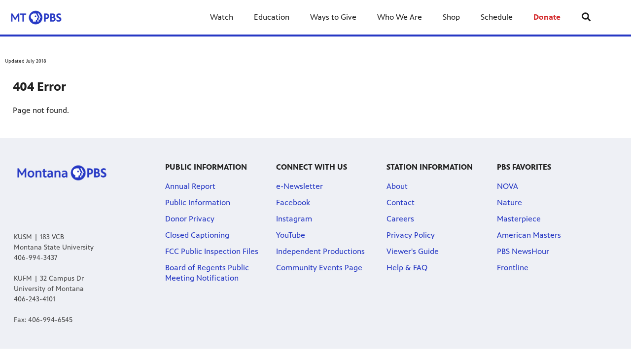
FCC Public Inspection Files (211, 251)
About (397, 186)
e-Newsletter (299, 186)
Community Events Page (319, 267)
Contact (400, 202)
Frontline (512, 267)
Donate (547, 17)
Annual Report (190, 186)
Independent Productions (320, 251)
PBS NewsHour (523, 251)
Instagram (294, 218)
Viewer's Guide (412, 251)
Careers (400, 218)
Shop (451, 17)
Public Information (197, 202)
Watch (221, 17)
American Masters (529, 235)
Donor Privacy (189, 218)
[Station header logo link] (43, 17)
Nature (509, 202)
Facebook (293, 202)
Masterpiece (519, 218)
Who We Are (399, 17)
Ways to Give (333, 17)
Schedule (497, 17)
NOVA (507, 186)
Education (271, 17)
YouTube (290, 235)
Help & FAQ (406, 267)
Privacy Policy (410, 235)
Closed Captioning (197, 235)
